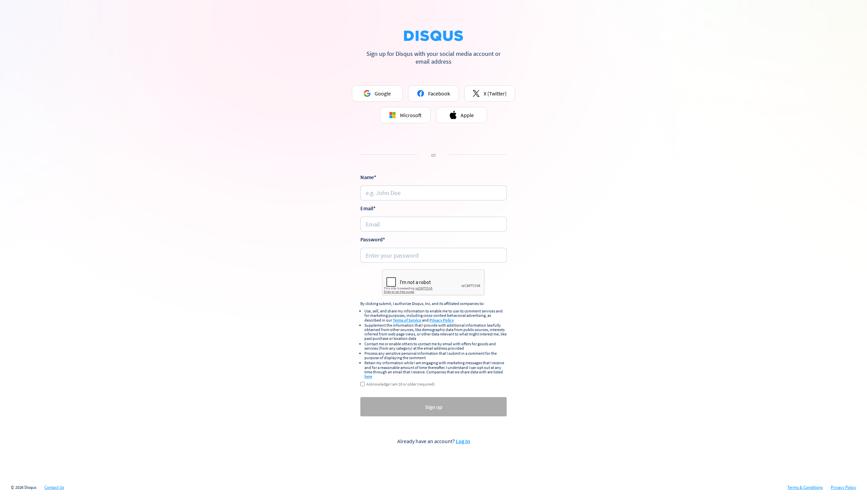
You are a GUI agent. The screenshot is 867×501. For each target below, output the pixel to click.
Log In (463, 441)
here (368, 376)
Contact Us (54, 487)
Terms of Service (407, 320)
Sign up (433, 407)
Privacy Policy (441, 320)
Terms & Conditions (805, 487)
